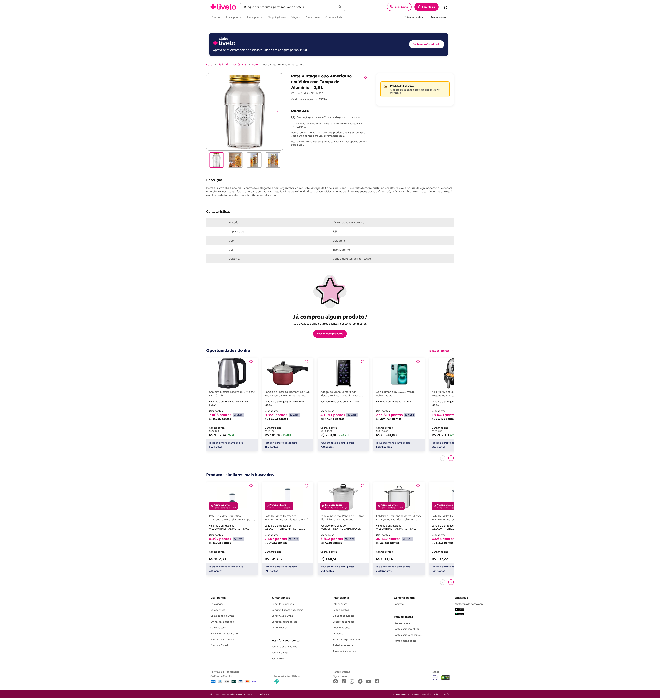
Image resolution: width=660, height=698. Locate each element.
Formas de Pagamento (225, 671)
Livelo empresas (403, 623)
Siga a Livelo (340, 676)
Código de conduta (343, 621)
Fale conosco (340, 604)
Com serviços (217, 609)
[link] (223, 7)
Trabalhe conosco (343, 645)
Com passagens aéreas (284, 621)
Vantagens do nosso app (469, 604)
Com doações (218, 627)
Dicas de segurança (343, 615)
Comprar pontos (404, 597)
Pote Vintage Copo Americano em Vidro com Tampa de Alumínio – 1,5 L (284, 64)
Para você (399, 604)
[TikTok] (343, 682)
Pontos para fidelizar (405, 640)
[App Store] (459, 609)
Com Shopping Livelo (222, 615)
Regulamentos (341, 609)
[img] (445, 677)
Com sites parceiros (283, 604)
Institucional (341, 597)
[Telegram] (360, 682)
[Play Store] (459, 614)
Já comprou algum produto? (330, 316)
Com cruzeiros (280, 627)
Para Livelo (278, 658)
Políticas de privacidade (346, 639)
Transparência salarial (345, 651)
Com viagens (217, 604)
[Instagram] (335, 682)
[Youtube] (368, 682)
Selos (435, 671)
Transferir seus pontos (286, 640)
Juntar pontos (281, 597)
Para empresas (403, 616)
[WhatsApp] (352, 682)
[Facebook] (377, 682)
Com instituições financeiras (287, 609)
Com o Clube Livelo (282, 615)
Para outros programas (284, 646)
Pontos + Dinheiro (220, 645)
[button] (289, 7)
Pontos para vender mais (408, 635)
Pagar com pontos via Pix (224, 633)
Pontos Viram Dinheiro (222, 639)
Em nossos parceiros (222, 621)
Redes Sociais (342, 671)
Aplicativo (461, 597)
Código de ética (341, 627)
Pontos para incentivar (406, 629)
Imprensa (338, 633)
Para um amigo (280, 652)
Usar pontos (218, 597)
